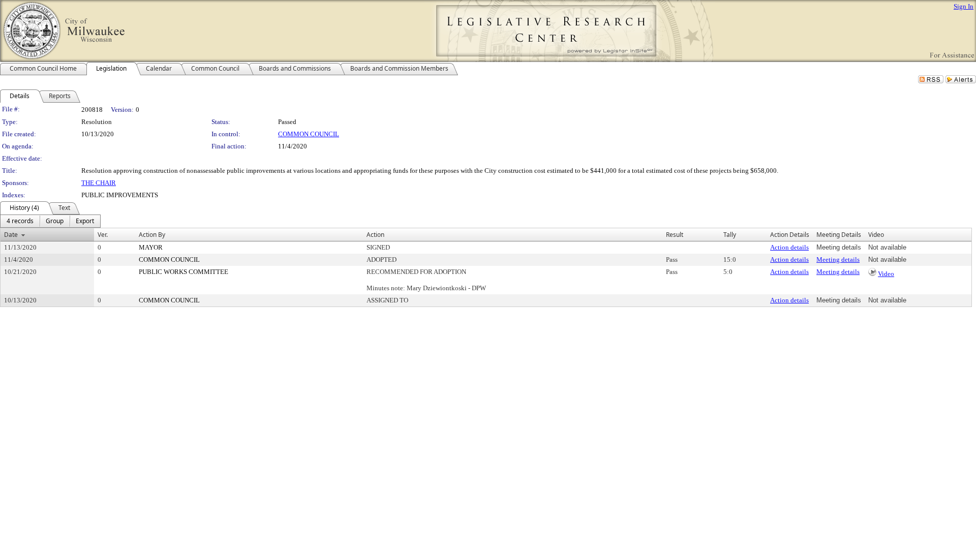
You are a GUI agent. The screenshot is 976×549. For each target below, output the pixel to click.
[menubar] (50, 221)
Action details (789, 247)
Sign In (963, 6)
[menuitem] (20, 221)
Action (375, 234)
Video (886, 274)
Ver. (103, 234)
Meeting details (838, 259)
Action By (152, 234)
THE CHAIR (98, 183)
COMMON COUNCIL (308, 134)
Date (11, 234)
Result (674, 234)
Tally (729, 234)
